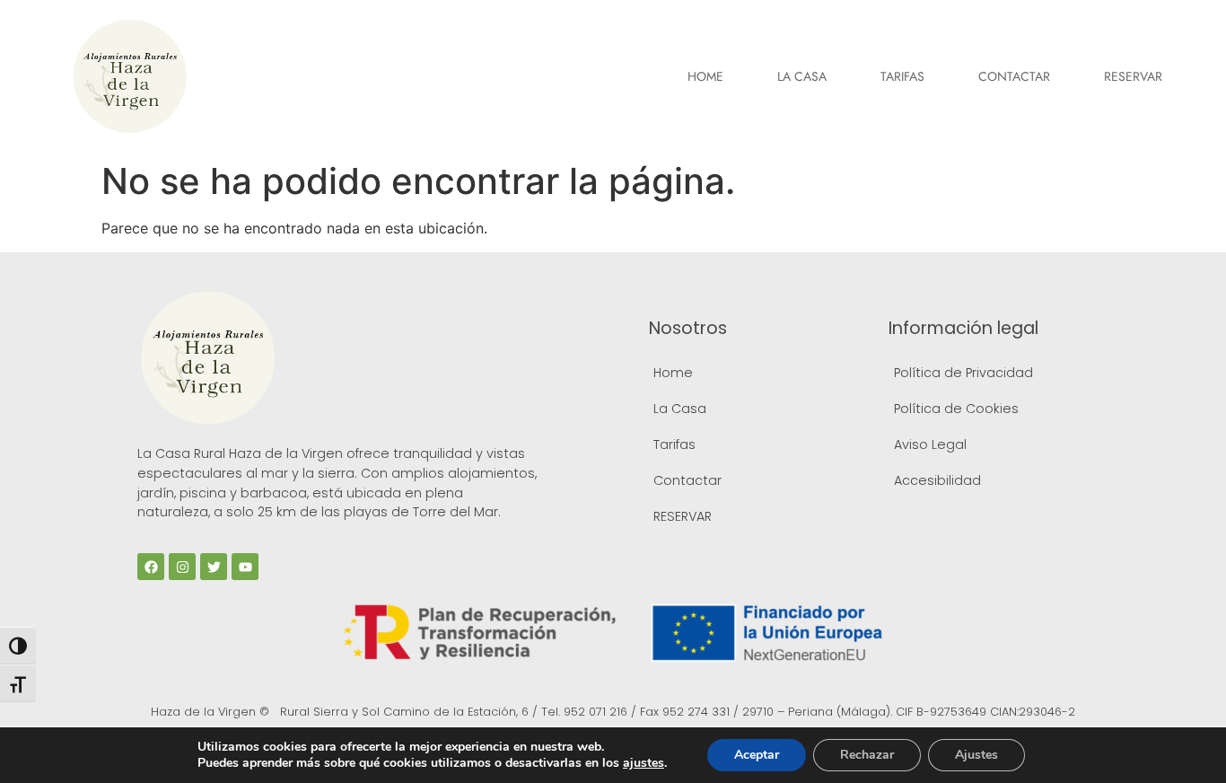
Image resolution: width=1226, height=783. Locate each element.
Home (705, 76)
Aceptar (756, 754)
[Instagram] (182, 566)
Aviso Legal (930, 444)
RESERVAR (1133, 76)
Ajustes (976, 754)
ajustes (643, 763)
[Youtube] (245, 566)
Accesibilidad (937, 480)
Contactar (1014, 76)
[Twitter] (213, 566)
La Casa (802, 76)
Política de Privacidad (963, 373)
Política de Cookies (956, 409)
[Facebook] (150, 566)
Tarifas (902, 76)
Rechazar (867, 754)
